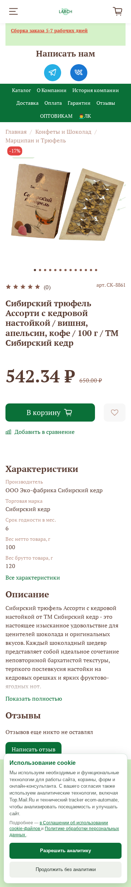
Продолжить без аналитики (66, 869)
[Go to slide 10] (81, 270)
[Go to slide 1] (35, 270)
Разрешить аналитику (65, 850)
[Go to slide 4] (50, 270)
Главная (16, 132)
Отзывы (105, 102)
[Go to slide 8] (71, 270)
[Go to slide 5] (55, 270)
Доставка (27, 102)
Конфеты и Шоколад (63, 132)
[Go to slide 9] (76, 270)
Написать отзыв (33, 749)
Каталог (21, 90)
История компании (95, 90)
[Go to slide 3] (45, 270)
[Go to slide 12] (91, 270)
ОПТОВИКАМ (56, 115)
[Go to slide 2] (40, 270)
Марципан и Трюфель (35, 140)
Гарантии (79, 102)
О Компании (52, 90)
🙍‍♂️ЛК (84, 115)
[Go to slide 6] (60, 270)
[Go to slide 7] (65, 270)
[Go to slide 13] (96, 270)
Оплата (53, 102)
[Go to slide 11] (86, 270)
